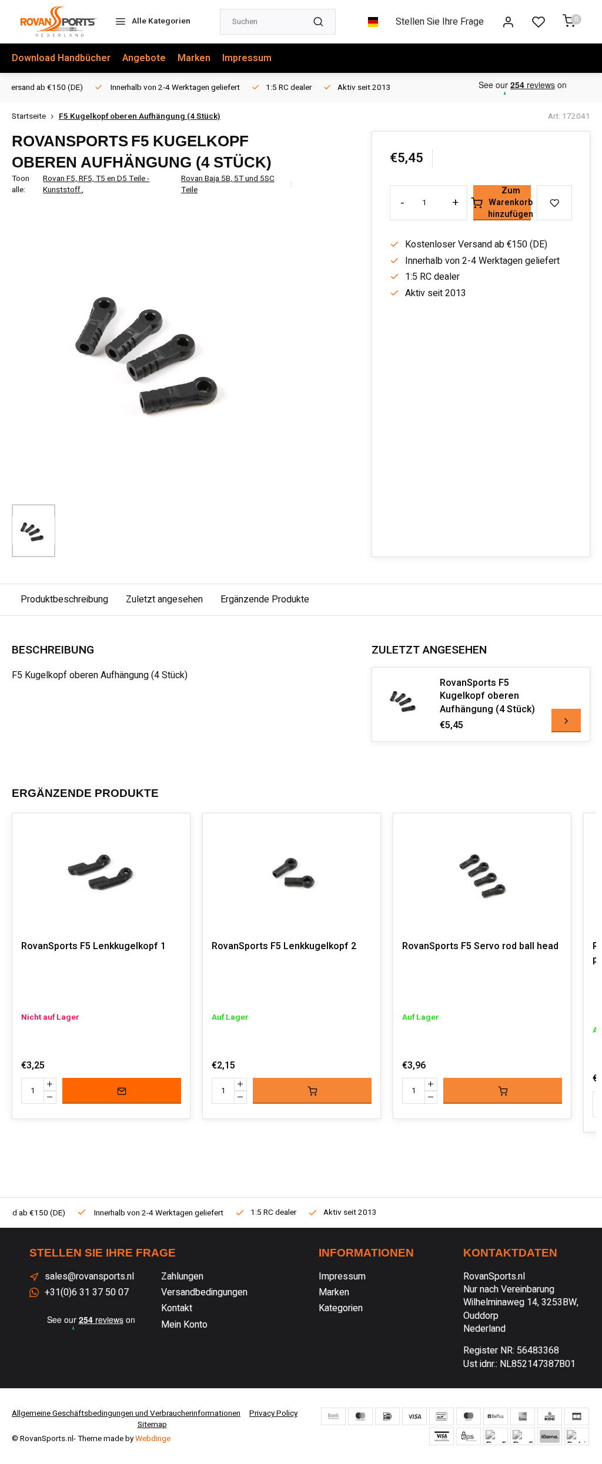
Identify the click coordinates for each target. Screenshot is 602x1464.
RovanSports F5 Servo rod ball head (480, 946)
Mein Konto (184, 1324)
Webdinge (152, 1439)
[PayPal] (495, 1436)
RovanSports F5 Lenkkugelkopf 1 (93, 946)
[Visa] (414, 1416)
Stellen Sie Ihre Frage (440, 21)
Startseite (29, 116)
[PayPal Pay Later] (522, 1436)
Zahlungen (182, 1276)
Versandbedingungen (204, 1292)
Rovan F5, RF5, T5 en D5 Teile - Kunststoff (96, 184)
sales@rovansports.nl (89, 1276)
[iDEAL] (387, 1416)
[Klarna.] (549, 1436)
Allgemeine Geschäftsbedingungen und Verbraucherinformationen (126, 1413)
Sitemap (152, 1425)
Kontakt (176, 1308)
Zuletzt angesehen (164, 599)
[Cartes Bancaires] (576, 1416)
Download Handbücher (61, 58)
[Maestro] (468, 1416)
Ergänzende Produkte (264, 599)
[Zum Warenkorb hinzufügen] (312, 1091)
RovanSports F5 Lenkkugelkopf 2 (284, 946)
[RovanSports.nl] (59, 21)
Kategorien (341, 1308)
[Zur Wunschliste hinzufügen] (172, 831)
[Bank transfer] (333, 1416)
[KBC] (549, 1416)
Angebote (144, 58)
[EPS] (468, 1436)
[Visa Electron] (441, 1436)
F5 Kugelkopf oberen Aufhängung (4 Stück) (139, 116)
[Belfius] (495, 1416)
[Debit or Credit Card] (576, 1436)
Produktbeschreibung (64, 599)
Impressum (247, 58)
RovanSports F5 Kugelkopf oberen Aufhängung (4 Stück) (487, 696)
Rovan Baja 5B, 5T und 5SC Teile (228, 184)
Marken (194, 58)
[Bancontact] (441, 1416)
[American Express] (522, 1416)
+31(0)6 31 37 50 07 (87, 1292)
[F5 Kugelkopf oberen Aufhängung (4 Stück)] (404, 699)
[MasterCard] (360, 1416)
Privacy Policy (273, 1413)
